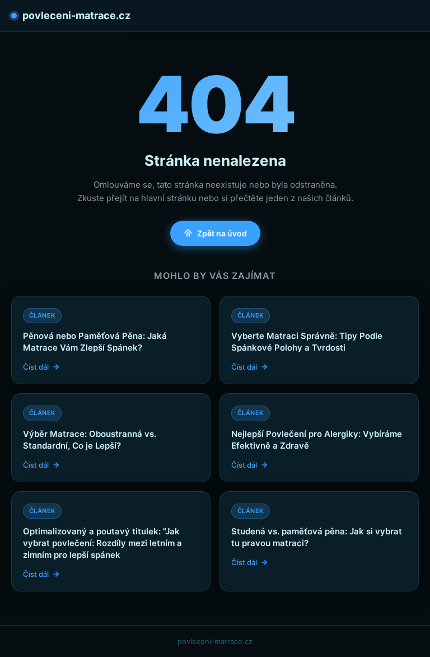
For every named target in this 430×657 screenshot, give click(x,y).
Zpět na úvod (222, 233)
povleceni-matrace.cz (76, 15)
